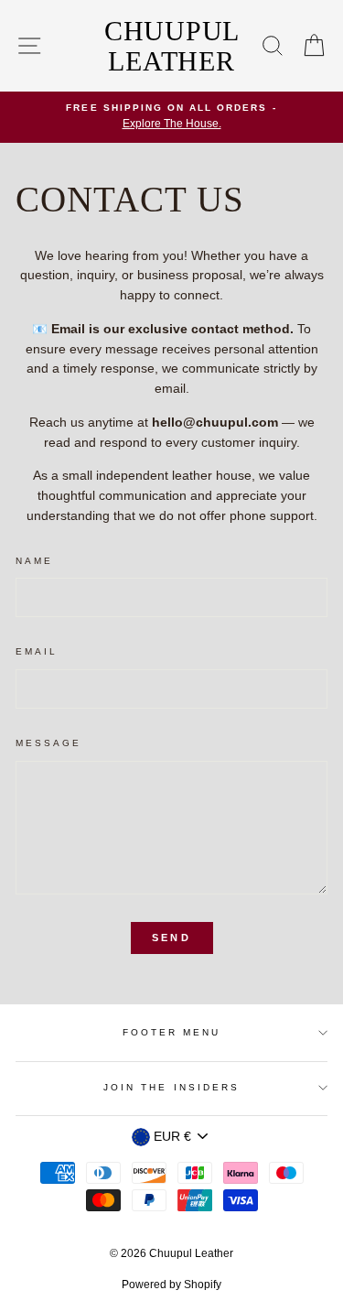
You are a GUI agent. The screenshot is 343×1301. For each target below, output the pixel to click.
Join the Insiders (171, 1087)
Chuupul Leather (172, 46)
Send (171, 937)
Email (37, 651)
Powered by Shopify (171, 1284)
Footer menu (172, 1032)
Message (48, 743)
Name (34, 561)
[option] (171, 117)
